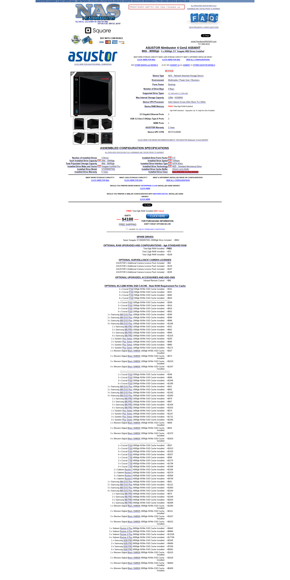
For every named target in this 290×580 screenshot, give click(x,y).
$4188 (127, 219)
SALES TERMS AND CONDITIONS (152, 229)
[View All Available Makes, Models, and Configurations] (98, 15)
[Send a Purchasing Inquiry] (157, 218)
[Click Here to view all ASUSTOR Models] (93, 56)
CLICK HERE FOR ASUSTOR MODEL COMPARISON (92, 64)
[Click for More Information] (98, 33)
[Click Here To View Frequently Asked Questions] (204, 18)
